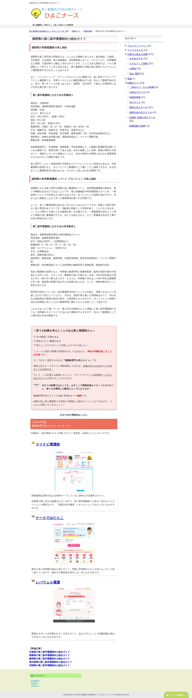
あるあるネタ (136, 58)
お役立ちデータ (137, 92)
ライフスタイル (135, 50)
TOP (48, 31)
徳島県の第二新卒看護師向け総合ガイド (49, 655)
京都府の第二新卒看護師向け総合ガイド (49, 652)
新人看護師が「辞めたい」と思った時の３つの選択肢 (53, 25)
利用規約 (34, 683)
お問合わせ (35, 686)
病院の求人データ (138, 107)
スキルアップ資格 (138, 63)
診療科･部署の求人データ (142, 117)
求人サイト (135, 102)
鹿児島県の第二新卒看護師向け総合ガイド (50, 662)
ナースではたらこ (50, 518)
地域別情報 (135, 97)
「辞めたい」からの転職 (141, 87)
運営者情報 (35, 681)
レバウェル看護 (48, 582)
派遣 (129, 79)
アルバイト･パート (136, 46)
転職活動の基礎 (137, 126)
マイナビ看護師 (48, 444)
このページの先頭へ (176, 695)
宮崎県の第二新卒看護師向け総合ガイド (49, 665)
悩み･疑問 (134, 73)
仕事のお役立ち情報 (137, 54)
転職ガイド (133, 83)
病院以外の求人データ (140, 112)
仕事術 (132, 68)
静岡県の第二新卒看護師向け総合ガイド (49, 658)
